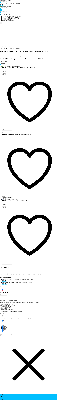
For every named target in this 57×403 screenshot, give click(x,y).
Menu (3, 25)
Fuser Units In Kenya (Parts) (7, 34)
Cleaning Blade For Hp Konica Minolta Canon (10, 17)
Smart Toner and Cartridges (8, 311)
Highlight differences (7, 316)
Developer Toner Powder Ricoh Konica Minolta (10, 18)
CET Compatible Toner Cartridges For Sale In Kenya (11, 16)
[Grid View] (0, 64)
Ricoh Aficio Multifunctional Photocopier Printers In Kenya (12, 42)
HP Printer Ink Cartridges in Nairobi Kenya (9, 44)
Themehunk (19, 311)
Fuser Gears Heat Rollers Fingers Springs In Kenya (11, 33)
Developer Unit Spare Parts (7, 19)
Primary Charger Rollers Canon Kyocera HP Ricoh (11, 39)
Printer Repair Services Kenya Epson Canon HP (10, 40)
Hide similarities (6, 315)
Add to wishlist (8, 130)
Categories (4, 26)
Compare (4, 130)
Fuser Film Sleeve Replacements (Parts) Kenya (10, 32)
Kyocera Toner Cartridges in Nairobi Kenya (10, 45)
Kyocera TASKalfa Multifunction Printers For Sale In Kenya (13, 38)
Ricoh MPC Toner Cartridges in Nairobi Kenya (10, 46)
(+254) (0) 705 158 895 (16, 3)
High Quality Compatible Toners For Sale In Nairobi (11, 35)
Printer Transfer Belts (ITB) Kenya (8, 41)
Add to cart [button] (4, 73)
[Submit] (0, 2)
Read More (4, 71)
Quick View (4, 131)
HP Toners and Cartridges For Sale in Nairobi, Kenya (11, 36)
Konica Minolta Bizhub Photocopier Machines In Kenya (12, 37)
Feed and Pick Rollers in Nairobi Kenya (9, 20)
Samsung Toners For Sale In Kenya (8, 43)
